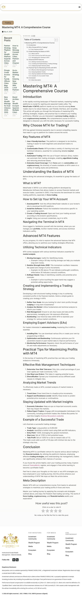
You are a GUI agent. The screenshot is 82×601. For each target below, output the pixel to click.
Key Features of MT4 (37, 49)
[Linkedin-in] (13, 559)
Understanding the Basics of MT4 (39, 51)
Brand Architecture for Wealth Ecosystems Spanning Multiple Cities (17, 104)
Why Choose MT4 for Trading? (38, 47)
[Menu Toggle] (79, 7)
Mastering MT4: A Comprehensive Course (39, 43)
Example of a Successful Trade (40, 76)
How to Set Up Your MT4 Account (41, 55)
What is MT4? (35, 53)
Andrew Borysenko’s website (52, 416)
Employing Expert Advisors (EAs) (41, 65)
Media (30, 546)
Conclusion (32, 78)
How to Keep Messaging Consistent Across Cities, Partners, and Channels (16, 54)
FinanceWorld (34, 465)
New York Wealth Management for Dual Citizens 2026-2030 (9, 104)
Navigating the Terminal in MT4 (40, 57)
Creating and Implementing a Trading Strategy (44, 63)
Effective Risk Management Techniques (42, 70)
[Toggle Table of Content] (55, 40)
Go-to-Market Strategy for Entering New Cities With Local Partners (15, 80)
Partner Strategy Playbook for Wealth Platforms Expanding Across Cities (8, 54)
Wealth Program (34, 543)
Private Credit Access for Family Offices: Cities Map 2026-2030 (7, 80)
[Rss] (17, 559)
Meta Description (36, 80)
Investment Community (32, 538)
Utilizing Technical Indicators (40, 61)
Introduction (32, 45)
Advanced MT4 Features (36, 59)
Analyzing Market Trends (38, 72)
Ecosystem (32, 550)
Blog (30, 554)
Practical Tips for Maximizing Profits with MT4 (43, 67)
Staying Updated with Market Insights (42, 73)
